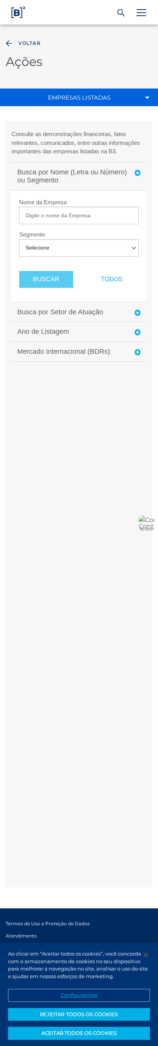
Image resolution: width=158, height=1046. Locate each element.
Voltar (29, 43)
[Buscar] (121, 13)
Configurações (79, 995)
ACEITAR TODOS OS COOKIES (79, 1033)
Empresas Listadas (79, 97)
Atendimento (21, 936)
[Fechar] (145, 954)
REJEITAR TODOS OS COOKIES (79, 1014)
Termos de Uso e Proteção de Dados (48, 923)
